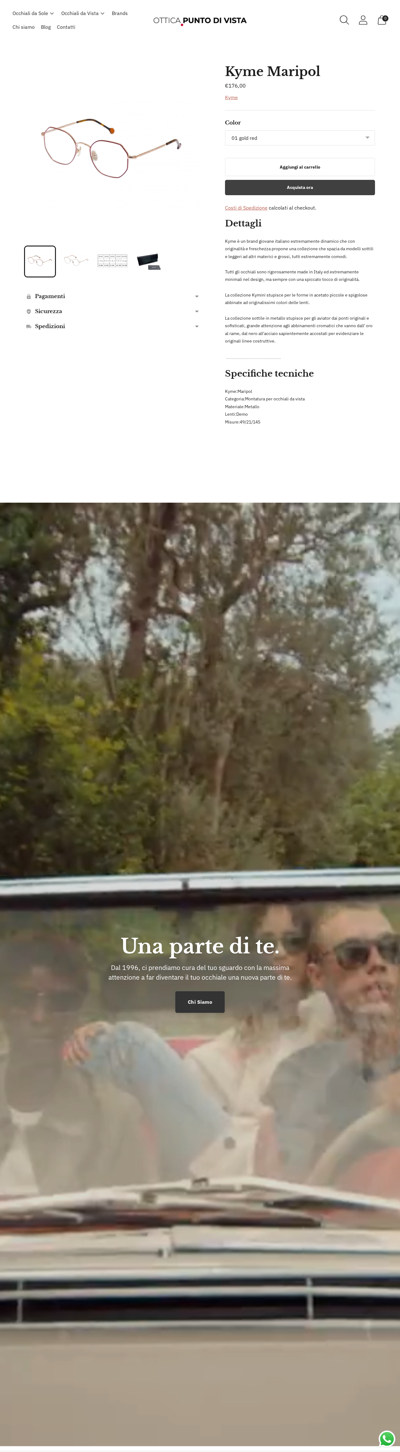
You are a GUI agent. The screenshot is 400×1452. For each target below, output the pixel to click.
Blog (46, 27)
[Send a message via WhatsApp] (387, 1439)
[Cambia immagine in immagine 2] (76, 261)
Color (233, 122)
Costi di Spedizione (246, 208)
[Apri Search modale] (344, 20)
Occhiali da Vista (80, 13)
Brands (120, 13)
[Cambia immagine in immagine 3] (113, 261)
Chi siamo (23, 27)
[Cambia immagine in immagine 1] (40, 261)
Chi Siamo (200, 1002)
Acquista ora (300, 187)
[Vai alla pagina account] (363, 20)
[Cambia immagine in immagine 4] (149, 261)
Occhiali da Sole (30, 13)
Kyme (231, 97)
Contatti (66, 27)
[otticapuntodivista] (200, 20)
